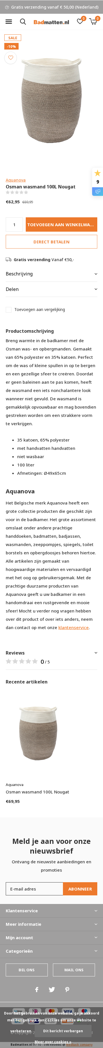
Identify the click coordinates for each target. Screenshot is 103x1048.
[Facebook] (36, 989)
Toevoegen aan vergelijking (39, 309)
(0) (31, 192)
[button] (8, 21)
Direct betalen (51, 242)
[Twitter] (52, 989)
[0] (93, 21)
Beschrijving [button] (19, 274)
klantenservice (73, 627)
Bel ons (27, 969)
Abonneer (80, 889)
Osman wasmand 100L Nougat (37, 792)
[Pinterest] (67, 989)
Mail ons (74, 969)
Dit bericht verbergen (63, 1031)
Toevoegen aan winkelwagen (62, 224)
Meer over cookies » (53, 1041)
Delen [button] (12, 289)
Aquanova (16, 180)
